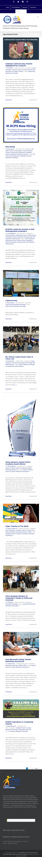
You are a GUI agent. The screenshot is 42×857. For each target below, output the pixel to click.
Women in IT (15, 469)
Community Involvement (28, 604)
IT (12, 535)
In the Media (24, 533)
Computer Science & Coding (19, 69)
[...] (21, 95)
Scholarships (21, 729)
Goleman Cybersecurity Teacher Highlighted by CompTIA (18, 65)
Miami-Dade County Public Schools (14, 830)
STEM (24, 665)
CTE (33, 154)
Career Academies (27, 150)
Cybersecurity (31, 69)
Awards (7, 468)
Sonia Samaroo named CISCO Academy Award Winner (17, 463)
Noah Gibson (10, 149)
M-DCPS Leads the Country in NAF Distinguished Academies (19, 230)
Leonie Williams (11, 233)
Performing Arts (16, 238)
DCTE (24, 856)
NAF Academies (30, 242)
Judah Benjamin (11, 726)
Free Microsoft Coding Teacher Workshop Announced (18, 660)
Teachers (20, 71)
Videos (29, 532)
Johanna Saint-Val (12, 528)
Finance (25, 235)
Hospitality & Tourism (26, 156)
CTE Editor (10, 68)
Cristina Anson (11, 663)
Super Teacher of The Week (16, 526)
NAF (31, 237)
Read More (8, 100)
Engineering (21, 152)
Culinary (7, 152)
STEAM (20, 665)
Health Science (32, 235)
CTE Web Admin (11, 466)
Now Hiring (10, 147)
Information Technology (11, 71)
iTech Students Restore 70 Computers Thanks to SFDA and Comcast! (18, 598)
